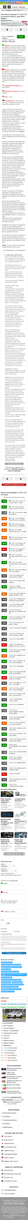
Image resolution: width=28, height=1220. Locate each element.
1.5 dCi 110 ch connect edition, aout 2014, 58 (16, 507)
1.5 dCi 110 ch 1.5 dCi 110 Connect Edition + (17, 501)
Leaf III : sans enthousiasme (11, 1073)
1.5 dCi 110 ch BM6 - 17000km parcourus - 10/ (16, 530)
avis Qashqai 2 (8, 1028)
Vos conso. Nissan (9, 1194)
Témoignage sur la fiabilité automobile (11, 964)
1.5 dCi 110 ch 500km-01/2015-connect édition (17, 740)
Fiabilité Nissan (7, 1127)
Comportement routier (10, 1033)
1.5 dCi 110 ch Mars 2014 (16, 628)
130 (10, 1060)
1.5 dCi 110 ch (13, 773)
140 (9, 1050)
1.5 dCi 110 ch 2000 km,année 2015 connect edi (17, 563)
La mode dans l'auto (7, 962)
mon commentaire (14, 953)
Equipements (7, 1045)
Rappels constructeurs (11, 1161)
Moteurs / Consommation (11, 1030)
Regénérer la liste (14, 854)
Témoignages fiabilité (10, 1154)
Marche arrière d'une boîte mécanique (11, 980)
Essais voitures (8, 1140)
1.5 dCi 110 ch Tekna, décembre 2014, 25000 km (16, 610)
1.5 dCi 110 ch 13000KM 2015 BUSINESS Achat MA (17, 599)
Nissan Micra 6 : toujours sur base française (14, 1077)
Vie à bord (6, 1035)
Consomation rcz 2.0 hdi (8, 991)
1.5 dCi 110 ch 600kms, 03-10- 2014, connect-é (17, 544)
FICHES (15, 7)
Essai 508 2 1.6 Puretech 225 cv (10, 986)
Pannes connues (9, 1158)
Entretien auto (8, 1170)
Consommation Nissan (10, 1120)
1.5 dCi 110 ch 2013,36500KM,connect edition (18, 745)
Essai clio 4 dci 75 (6, 982)
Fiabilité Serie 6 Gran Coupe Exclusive (11, 989)
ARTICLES (22, 7)
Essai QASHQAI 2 (8, 1023)
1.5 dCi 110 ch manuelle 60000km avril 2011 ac (15, 645)
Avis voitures (8, 1136)
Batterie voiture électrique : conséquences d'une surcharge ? (7, 822)
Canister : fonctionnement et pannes (21, 821)
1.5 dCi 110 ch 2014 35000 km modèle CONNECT (17, 594)
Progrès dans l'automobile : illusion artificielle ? (21, 841)
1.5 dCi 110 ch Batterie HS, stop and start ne (16, 576)
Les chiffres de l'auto (10, 1181)
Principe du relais (6, 969)
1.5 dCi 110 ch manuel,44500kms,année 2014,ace (16, 711)
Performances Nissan (9, 1113)
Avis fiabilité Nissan (10, 1190)
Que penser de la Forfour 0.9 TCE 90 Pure (12, 984)
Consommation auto (10, 1147)
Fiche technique (8, 1026)
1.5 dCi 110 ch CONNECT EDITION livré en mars (17, 519)
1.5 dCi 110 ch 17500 (14, 704)
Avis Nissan (6, 1124)
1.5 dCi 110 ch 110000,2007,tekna (14, 785)
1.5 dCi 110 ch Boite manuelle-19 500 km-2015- (16, 555)
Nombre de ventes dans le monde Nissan (14, 1069)
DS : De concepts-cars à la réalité (10, 971)
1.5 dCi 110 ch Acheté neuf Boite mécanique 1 (16, 634)
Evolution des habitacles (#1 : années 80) (5, 841)
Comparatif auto (9, 1143)
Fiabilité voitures (9, 1150)
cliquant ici (17, 1217)
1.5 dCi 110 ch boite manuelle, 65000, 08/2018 (17, 672)
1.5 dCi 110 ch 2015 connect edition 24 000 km (18, 538)
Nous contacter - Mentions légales (14, 1204)
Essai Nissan (6, 1116)
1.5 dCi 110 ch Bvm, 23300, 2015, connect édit (16, 689)
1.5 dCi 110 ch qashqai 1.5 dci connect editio (17, 550)
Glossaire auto (8, 1177)
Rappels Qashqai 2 (8, 1043)
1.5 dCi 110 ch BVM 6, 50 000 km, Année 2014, (17, 618)
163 (8, 1053)
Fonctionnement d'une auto (12, 1174)
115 (10, 1048)
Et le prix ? (6, 1038)
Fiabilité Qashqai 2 (8, 1040)
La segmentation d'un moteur (20, 800)
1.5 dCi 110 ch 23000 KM (16, 763)
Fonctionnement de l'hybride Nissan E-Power (14, 1092)
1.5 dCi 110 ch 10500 (14, 666)
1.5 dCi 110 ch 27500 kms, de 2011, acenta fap (17, 661)
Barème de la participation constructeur (11, 967)
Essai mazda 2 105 (17, 982)
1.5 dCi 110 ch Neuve (15, 639)
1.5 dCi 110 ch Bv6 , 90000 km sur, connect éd (17, 723)
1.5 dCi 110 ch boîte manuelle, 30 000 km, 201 (17, 678)
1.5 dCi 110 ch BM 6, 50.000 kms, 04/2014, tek (16, 605)
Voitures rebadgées (6, 977)
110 (10, 1055)
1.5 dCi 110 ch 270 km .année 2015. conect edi (17, 694)
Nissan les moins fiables (14, 1088)
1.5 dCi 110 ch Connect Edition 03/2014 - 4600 (16, 525)
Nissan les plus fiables (13, 1085)
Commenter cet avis (14, 464)
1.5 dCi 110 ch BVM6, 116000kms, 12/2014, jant (16, 587)
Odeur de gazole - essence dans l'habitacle (6, 800)
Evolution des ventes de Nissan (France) (14, 1081)
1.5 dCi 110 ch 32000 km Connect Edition (16, 758)
